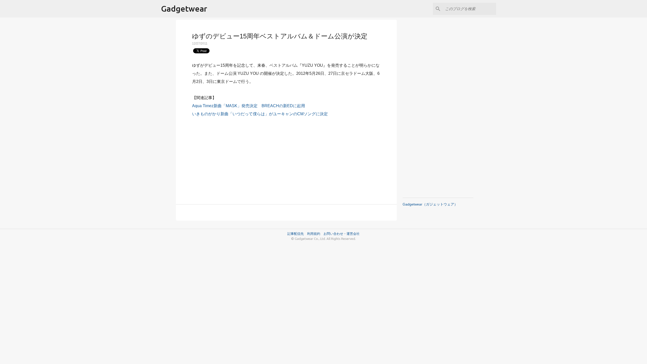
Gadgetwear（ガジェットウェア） (430, 204)
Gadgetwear (184, 8)
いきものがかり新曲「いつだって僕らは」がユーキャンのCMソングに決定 (260, 114)
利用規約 (315, 233)
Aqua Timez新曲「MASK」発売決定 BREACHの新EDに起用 (248, 106)
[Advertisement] (286, 157)
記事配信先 (295, 233)
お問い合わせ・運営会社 (342, 233)
